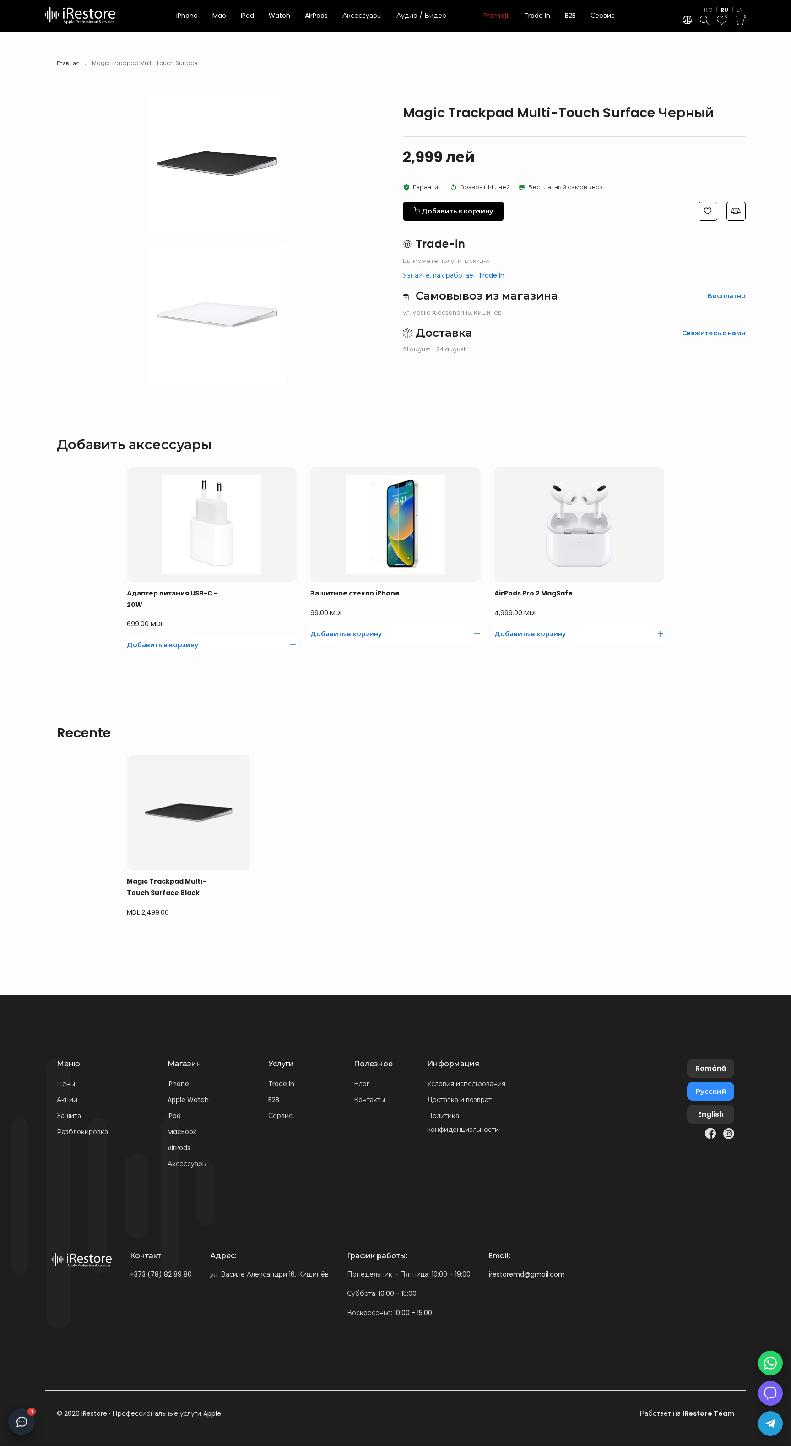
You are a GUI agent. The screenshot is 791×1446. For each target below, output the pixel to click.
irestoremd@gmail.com (527, 1274)
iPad (247, 15)
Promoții (496, 15)
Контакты (369, 1099)
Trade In (537, 15)
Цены (66, 1083)
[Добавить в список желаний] (230, 943)
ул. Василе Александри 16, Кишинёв (269, 1274)
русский (711, 1091)
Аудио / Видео (421, 15)
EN (740, 10)
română (710, 1068)
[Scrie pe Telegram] (770, 1423)
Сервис (603, 15)
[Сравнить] (244, 943)
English (711, 1114)
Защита (69, 1115)
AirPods (316, 15)
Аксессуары (362, 15)
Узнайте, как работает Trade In (453, 275)
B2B (570, 15)
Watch (279, 15)
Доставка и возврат (459, 1099)
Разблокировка (82, 1131)
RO (708, 10)
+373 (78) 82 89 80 (161, 1274)
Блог (361, 1083)
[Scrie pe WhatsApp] (770, 1363)
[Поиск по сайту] (704, 21)
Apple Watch (188, 1099)
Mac (219, 15)
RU (725, 10)
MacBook (182, 1131)
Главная (68, 63)
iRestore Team (708, 1413)
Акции (67, 1099)
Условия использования (466, 1083)
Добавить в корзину (171, 942)
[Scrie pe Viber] (770, 1393)
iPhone (187, 15)
